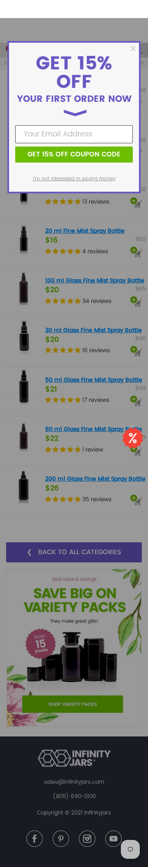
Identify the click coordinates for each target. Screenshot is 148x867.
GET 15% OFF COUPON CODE (74, 154)
